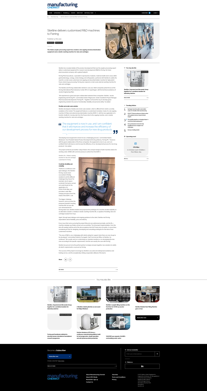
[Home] (48, 16)
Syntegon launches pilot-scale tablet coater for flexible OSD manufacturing (138, 110)
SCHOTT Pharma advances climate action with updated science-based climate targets (138, 115)
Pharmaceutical (59, 42)
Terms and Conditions (118, 377)
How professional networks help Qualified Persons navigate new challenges (138, 125)
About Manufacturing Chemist (95, 374)
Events (73, 13)
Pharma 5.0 (66, 13)
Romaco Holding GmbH (138, 130)
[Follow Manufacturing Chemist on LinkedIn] (142, 366)
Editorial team (88, 13)
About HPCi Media (91, 377)
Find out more (51, 366)
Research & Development (65, 314)
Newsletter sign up (92, 379)
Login (155, 13)
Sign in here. (61, 360)
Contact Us (89, 382)
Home (50, 13)
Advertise (115, 374)
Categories (57, 13)
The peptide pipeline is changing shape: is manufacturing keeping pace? (138, 120)
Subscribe (145, 13)
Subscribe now (141, 317)
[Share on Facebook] (70, 259)
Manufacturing (51, 42)
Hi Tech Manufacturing (95, 287)
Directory (80, 13)
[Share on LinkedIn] (65, 259)
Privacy (114, 379)
